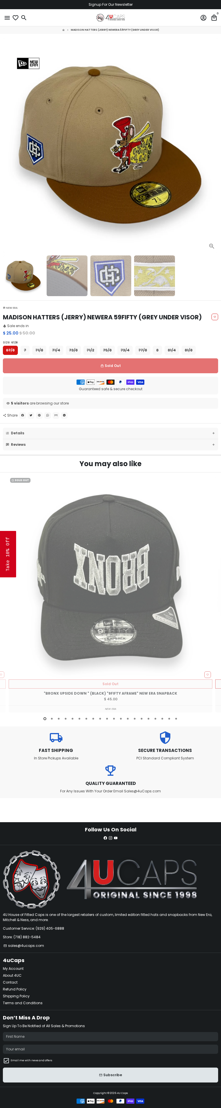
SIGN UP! (166, 607)
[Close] (215, 486)
